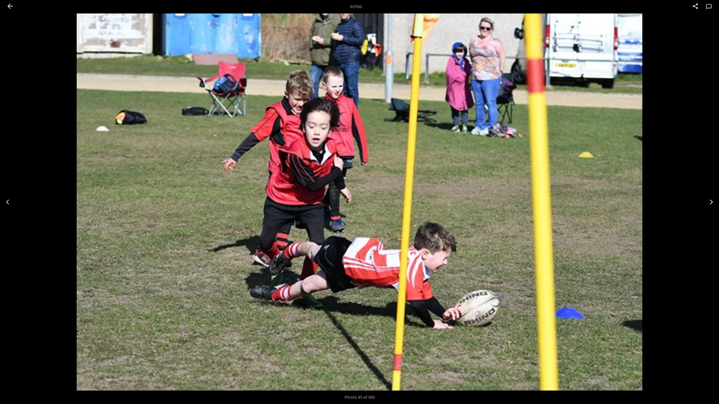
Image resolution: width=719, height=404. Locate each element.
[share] (695, 7)
